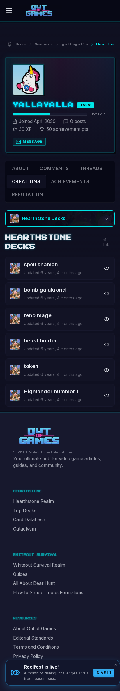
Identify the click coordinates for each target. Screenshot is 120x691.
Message (33, 141)
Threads (91, 168)
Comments (54, 168)
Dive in (104, 672)
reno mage (38, 315)
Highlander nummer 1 (51, 391)
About (20, 168)
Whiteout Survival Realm (39, 565)
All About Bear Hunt (34, 583)
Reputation (27, 194)
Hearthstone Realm (33, 501)
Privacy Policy (28, 656)
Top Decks (24, 510)
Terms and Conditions (36, 647)
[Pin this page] (9, 44)
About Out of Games (34, 628)
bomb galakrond (45, 290)
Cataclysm (24, 529)
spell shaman (41, 264)
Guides (20, 574)
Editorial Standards (33, 638)
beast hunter (40, 341)
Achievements (70, 181)
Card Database (29, 519)
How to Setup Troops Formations (48, 592)
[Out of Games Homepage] (39, 436)
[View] (107, 268)
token (31, 366)
